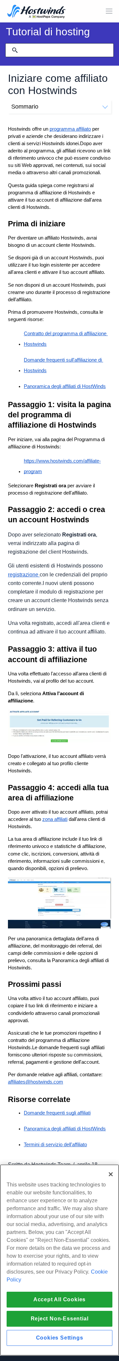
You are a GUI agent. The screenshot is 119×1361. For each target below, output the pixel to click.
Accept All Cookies (59, 1299)
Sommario (24, 106)
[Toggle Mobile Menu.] (109, 11)
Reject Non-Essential (60, 1318)
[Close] (110, 1174)
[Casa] (36, 12)
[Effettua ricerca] (15, 50)
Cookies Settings (59, 1338)
